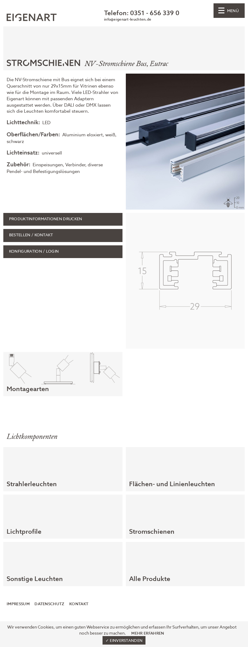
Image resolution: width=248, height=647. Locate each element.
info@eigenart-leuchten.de (127, 20)
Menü (233, 11)
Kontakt (78, 604)
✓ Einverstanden (124, 641)
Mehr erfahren (147, 633)
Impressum (18, 604)
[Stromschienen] (45, 65)
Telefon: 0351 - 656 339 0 (141, 13)
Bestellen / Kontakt (31, 235)
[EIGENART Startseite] (31, 18)
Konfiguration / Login (34, 252)
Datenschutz (49, 604)
